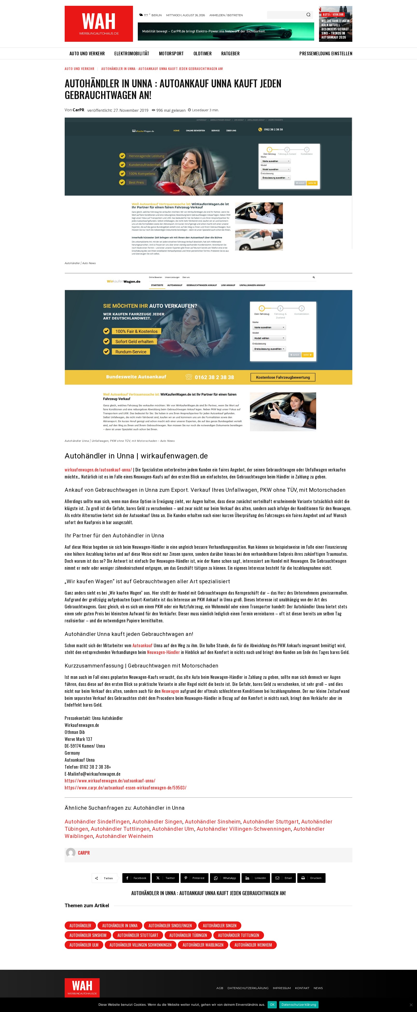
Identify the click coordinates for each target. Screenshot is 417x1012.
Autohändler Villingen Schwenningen (141, 945)
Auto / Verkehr (333, 14)
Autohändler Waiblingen (203, 945)
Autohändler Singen (157, 822)
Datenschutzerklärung (299, 1004)
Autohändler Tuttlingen (120, 829)
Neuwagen (170, 691)
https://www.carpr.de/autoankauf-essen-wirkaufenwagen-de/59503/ (126, 787)
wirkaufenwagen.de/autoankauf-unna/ (98, 469)
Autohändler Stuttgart (271, 822)
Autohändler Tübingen (188, 935)
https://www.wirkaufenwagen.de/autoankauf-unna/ (110, 780)
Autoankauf (142, 645)
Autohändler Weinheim (124, 836)
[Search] (308, 15)
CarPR (78, 109)
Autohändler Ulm (173, 829)
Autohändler (80, 925)
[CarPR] (72, 852)
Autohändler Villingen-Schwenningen (244, 829)
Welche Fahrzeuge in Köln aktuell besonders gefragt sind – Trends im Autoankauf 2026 (335, 29)
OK (272, 1004)
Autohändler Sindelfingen (97, 822)
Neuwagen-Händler (163, 652)
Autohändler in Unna (120, 925)
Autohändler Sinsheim (213, 822)
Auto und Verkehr (79, 68)
